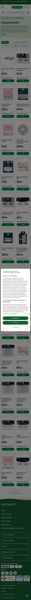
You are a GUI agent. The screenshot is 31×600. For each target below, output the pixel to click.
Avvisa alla (15, 322)
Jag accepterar (15, 318)
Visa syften (15, 327)
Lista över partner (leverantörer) (10, 313)
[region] (15, 300)
